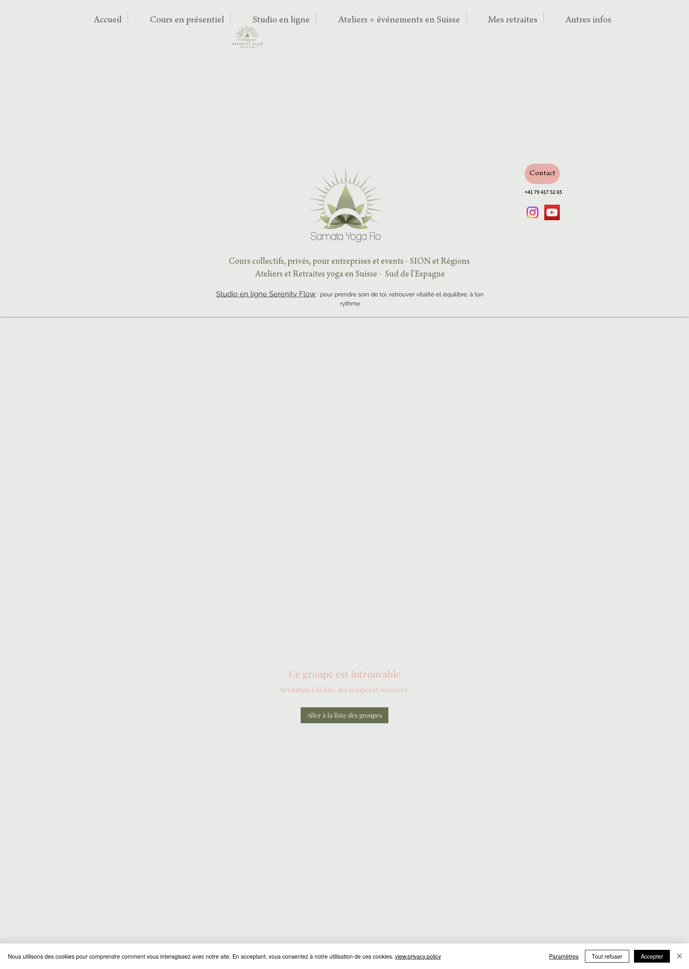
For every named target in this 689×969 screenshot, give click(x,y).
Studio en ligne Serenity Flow (266, 294)
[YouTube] (552, 212)
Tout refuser (607, 956)
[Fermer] (679, 956)
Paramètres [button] (564, 956)
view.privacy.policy (418, 956)
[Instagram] (532, 212)
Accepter (652, 956)
